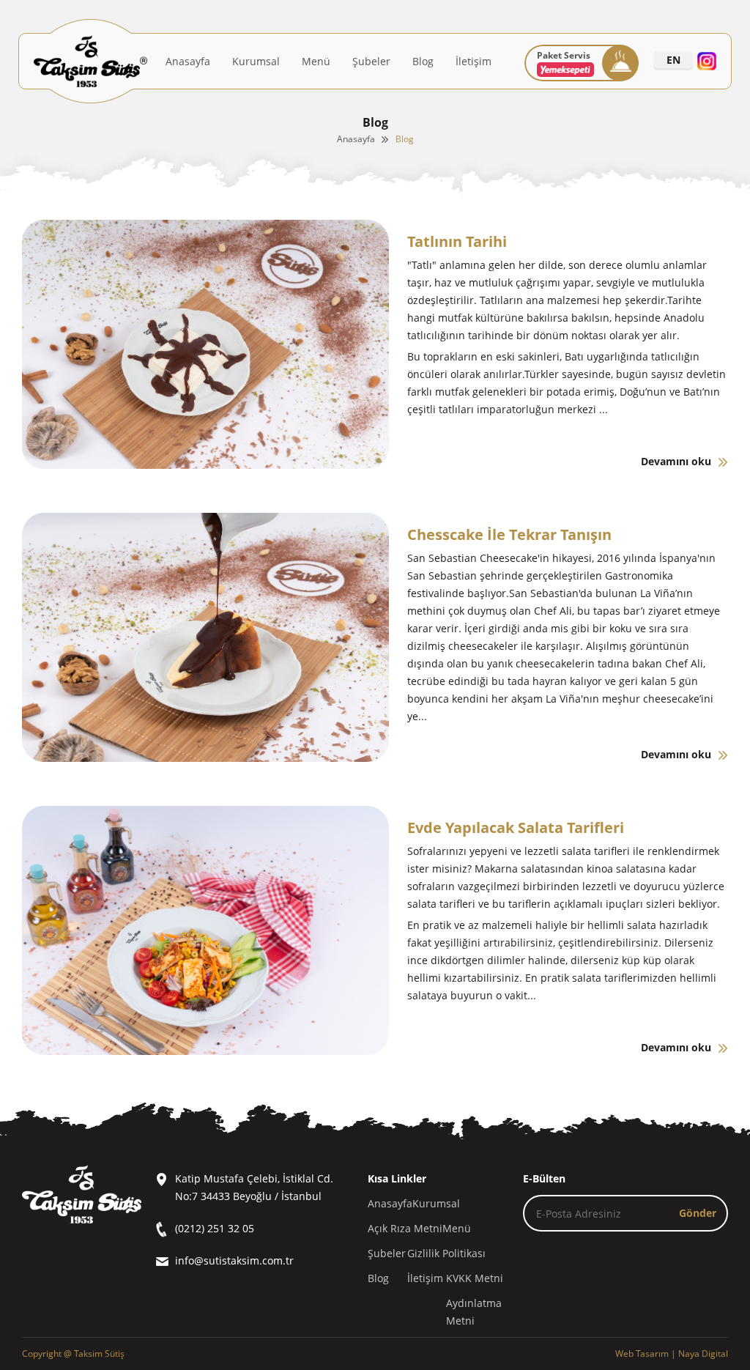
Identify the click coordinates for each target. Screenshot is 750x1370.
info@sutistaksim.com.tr (234, 1260)
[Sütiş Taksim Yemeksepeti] (565, 73)
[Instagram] (706, 61)
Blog (423, 61)
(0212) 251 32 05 (214, 1228)
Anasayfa (188, 61)
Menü (316, 61)
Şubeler (371, 61)
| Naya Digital (671, 1353)
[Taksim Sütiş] (90, 61)
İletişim (473, 61)
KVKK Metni (474, 1278)
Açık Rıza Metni (405, 1228)
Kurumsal (256, 61)
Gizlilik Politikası (446, 1253)
